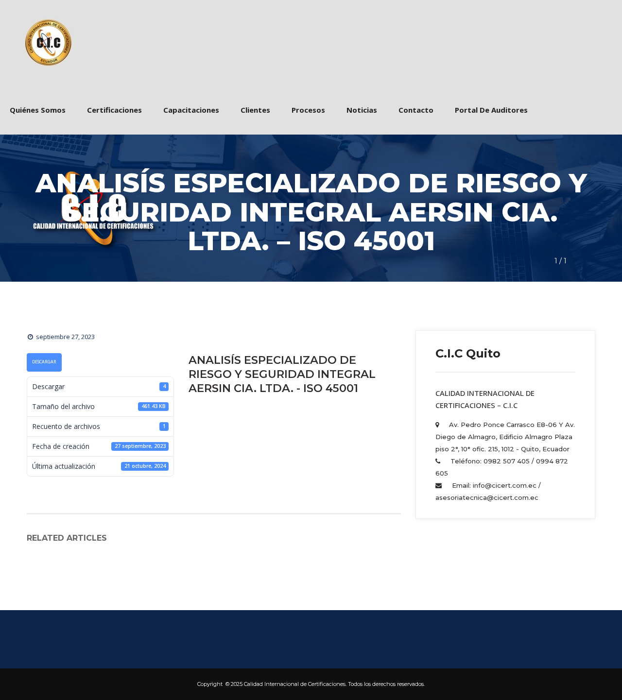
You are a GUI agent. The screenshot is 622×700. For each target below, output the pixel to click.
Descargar (44, 362)
